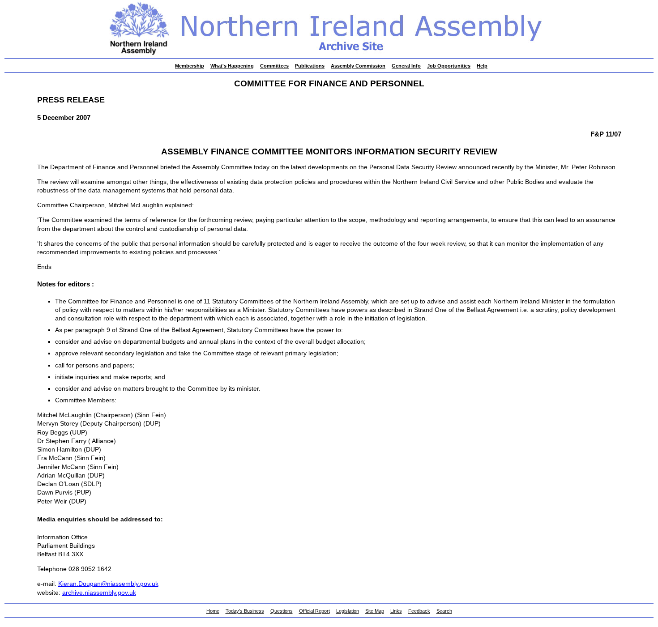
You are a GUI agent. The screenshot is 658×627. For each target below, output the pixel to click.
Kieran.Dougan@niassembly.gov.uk (108, 583)
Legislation (347, 611)
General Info (406, 65)
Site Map (374, 611)
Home (212, 611)
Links (396, 611)
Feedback (419, 611)
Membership (189, 65)
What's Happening (232, 65)
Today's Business (245, 611)
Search (444, 611)
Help (482, 65)
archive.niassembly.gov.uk (99, 592)
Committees (274, 65)
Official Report (314, 611)
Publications (310, 65)
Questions (281, 611)
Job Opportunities (448, 65)
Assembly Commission (358, 65)
